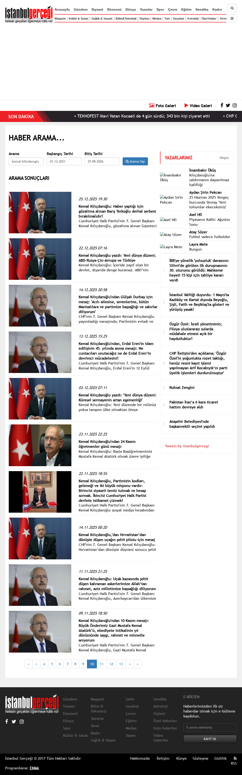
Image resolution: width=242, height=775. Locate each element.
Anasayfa (62, 9)
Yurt (167, 18)
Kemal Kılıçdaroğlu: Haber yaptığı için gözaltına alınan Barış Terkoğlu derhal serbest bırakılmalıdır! (117, 211)
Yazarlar (146, 9)
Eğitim (186, 9)
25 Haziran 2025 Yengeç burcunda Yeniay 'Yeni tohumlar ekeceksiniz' (209, 202)
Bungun (195, 249)
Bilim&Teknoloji (126, 18)
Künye (181, 758)
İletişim (163, 758)
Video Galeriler (161, 738)
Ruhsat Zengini (181, 387)
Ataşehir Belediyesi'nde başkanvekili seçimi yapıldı (192, 424)
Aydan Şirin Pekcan (205, 192)
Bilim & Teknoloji (99, 709)
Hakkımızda (140, 758)
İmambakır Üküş (202, 170)
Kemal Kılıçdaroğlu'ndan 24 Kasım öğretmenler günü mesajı (107, 444)
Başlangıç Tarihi (60, 153)
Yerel (223, 18)
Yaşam (131, 735)
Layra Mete (198, 244)
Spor (160, 9)
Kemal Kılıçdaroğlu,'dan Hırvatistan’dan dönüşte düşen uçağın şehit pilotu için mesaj (117, 537)
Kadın (217, 9)
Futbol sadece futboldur (209, 236)
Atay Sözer (198, 232)
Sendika (201, 9)
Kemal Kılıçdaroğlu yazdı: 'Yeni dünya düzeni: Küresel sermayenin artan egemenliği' (118, 397)
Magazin (60, 18)
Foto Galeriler (165, 728)
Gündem (80, 9)
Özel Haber (209, 18)
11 (102, 663)
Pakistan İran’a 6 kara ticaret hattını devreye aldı (193, 404)
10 (92, 663)
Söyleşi (144, 18)
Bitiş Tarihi (94, 153)
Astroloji (193, 18)
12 (111, 663)
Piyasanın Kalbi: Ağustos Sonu (209, 222)
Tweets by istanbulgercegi (187, 445)
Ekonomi (114, 9)
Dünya (130, 9)
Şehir (130, 699)
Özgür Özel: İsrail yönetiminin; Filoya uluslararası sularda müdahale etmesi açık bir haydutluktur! (195, 331)
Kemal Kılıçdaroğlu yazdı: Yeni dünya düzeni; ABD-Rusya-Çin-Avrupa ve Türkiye (117, 258)
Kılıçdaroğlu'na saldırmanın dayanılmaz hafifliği (209, 180)
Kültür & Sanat (78, 18)
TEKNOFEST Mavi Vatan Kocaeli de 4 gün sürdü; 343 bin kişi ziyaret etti (128, 116)
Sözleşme (200, 758)
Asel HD (195, 214)
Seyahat (178, 18)
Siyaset (97, 9)
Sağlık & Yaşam (101, 18)
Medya (156, 18)
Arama (14, 153)
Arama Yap (137, 161)
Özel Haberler (165, 720)
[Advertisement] (121, 60)
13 (121, 663)
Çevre (172, 9)
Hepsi (224, 157)
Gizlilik (220, 758)
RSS (234, 763)
